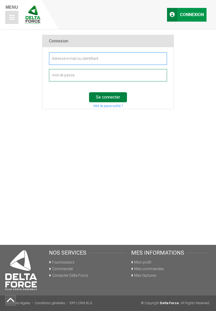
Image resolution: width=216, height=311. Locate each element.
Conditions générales (50, 303)
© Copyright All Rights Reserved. (175, 303)
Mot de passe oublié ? (108, 106)
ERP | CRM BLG (81, 303)
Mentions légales (18, 303)
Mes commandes (149, 269)
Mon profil (142, 262)
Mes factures (145, 275)
